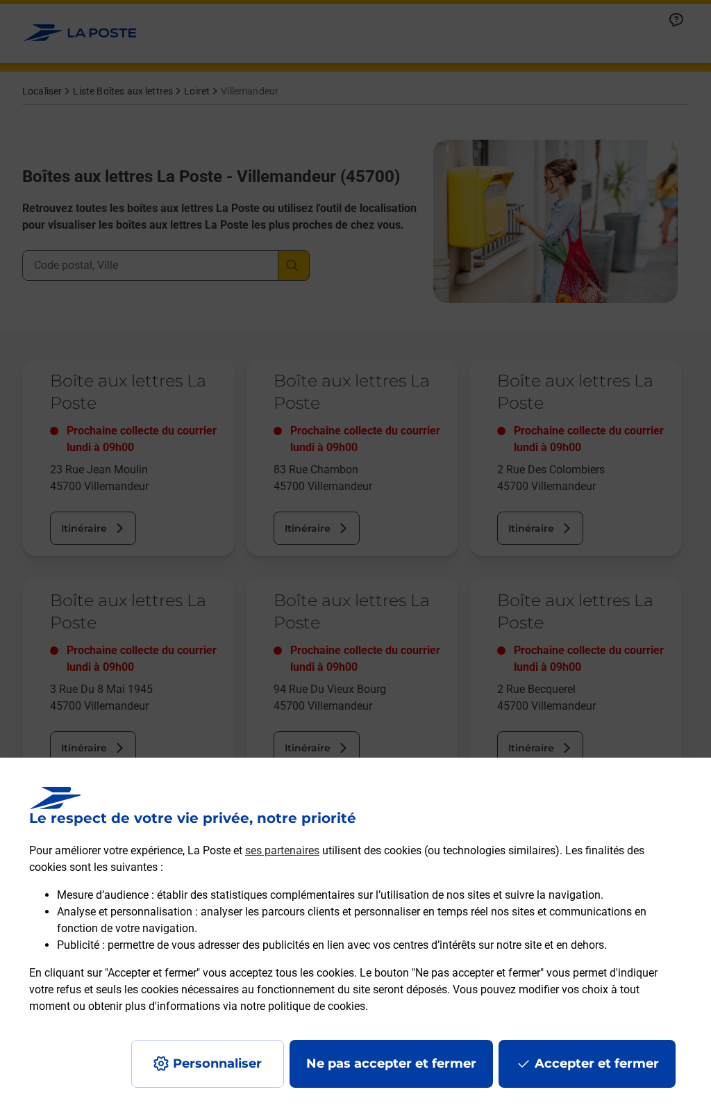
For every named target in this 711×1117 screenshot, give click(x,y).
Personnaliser (217, 1063)
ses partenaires (282, 850)
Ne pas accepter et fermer (391, 1063)
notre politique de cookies (302, 1006)
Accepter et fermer (597, 1063)
